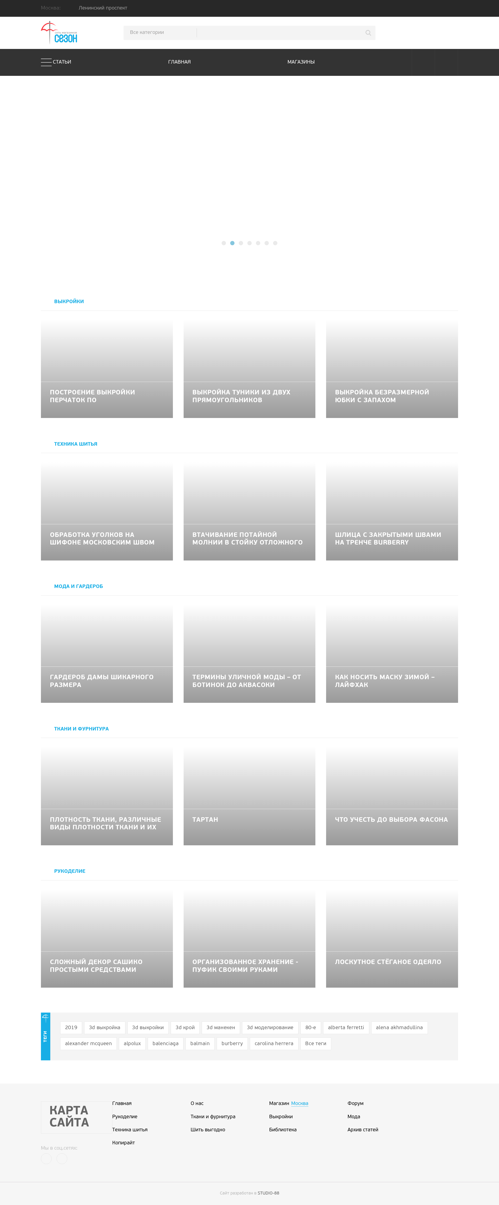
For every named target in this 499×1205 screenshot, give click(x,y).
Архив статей (363, 1130)
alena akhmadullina (399, 1027)
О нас (197, 1103)
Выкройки (281, 1117)
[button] (224, 243)
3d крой (185, 1027)
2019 (71, 1027)
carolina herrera (274, 1043)
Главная (179, 62)
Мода (354, 1117)
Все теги (315, 1043)
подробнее (249, 180)
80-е (310, 1027)
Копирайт (123, 1143)
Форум (356, 1103)
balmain (200, 1043)
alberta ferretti (346, 1027)
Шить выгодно (208, 1130)
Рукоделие (124, 1117)
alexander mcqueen (88, 1043)
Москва (299, 1103)
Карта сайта (69, 1117)
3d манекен (221, 1027)
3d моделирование (270, 1027)
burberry (232, 1043)
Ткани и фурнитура (213, 1117)
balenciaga (166, 1043)
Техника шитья (130, 1130)
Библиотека (283, 1130)
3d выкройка (104, 1027)
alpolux (132, 1043)
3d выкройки (148, 1027)
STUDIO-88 (268, 1193)
